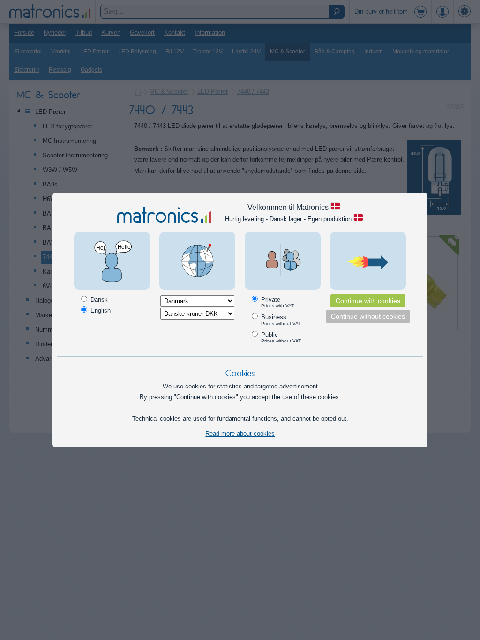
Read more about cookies (240, 433)
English (100, 310)
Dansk (98, 299)
